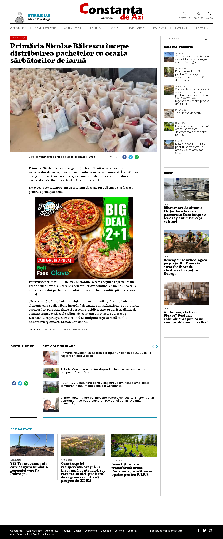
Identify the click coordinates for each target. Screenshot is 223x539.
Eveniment (136, 28)
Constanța (18, 28)
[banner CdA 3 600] (84, 278)
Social (115, 28)
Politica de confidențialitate (166, 530)
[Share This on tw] (130, 157)
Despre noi (185, 18)
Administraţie (45, 28)
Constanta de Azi (49, 156)
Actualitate (72, 28)
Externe (181, 28)
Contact (198, 18)
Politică (96, 28)
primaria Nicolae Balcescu (73, 329)
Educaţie (159, 28)
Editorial (203, 28)
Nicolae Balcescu (48, 329)
